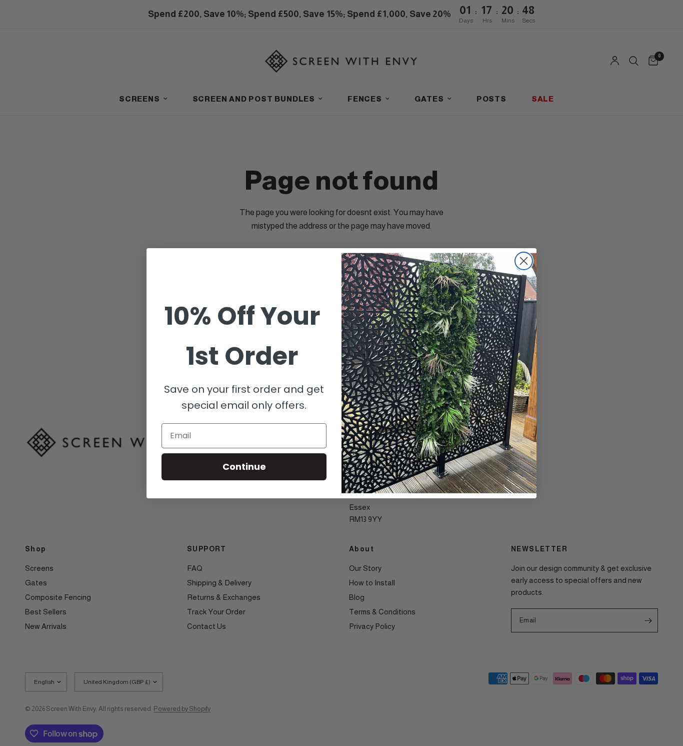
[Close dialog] (523, 261)
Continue (244, 466)
